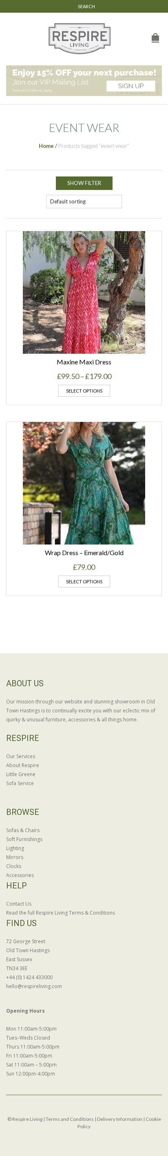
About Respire (22, 765)
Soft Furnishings (24, 839)
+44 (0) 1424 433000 (29, 977)
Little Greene (20, 774)
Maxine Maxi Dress (84, 362)
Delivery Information (119, 1119)
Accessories (20, 875)
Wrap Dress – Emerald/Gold (84, 552)
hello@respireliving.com (34, 986)
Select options (84, 390)
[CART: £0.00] (155, 34)
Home (46, 146)
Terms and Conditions (70, 1119)
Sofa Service (20, 783)
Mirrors (14, 857)
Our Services (20, 756)
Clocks (13, 866)
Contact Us (18, 903)
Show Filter (84, 183)
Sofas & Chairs (23, 830)
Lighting (15, 848)
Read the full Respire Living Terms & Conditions (60, 912)
